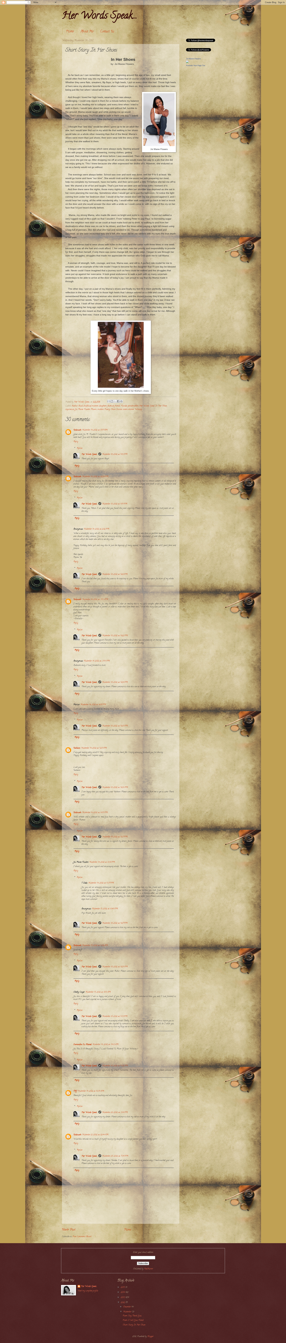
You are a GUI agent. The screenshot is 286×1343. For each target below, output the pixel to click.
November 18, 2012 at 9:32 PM (115, 1066)
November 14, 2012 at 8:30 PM (102, 862)
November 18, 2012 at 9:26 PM (115, 787)
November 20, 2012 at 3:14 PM (115, 1112)
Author (74, 406)
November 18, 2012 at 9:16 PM (114, 454)
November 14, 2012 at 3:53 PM (95, 599)
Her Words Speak (146, 406)
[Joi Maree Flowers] (187, 62)
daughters (103, 406)
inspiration (69, 409)
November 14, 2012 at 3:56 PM (97, 661)
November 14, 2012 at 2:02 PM (96, 529)
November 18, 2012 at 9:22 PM (115, 635)
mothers (100, 409)
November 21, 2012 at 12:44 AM (95, 1135)
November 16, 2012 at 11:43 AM (106, 1044)
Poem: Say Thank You (132, 1316)
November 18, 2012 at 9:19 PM (114, 504)
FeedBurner (148, 1269)
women (131, 409)
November (127, 1312)
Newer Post (68, 1230)
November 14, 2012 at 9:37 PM (101, 883)
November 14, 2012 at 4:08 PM (93, 704)
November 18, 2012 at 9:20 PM (115, 574)
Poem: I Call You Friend (133, 1320)
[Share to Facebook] (118, 401)
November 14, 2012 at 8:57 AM (95, 430)
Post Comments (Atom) (82, 1236)
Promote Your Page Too (195, 65)
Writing (138, 409)
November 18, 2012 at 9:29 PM (115, 967)
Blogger (150, 1336)
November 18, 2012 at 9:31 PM (114, 1016)
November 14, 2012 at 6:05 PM (95, 812)
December (127, 1307)
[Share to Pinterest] (121, 401)
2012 (123, 1302)
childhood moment (90, 406)
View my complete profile (88, 1291)
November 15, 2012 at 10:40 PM (105, 909)
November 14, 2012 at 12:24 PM (95, 476)
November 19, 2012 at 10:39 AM (91, 1091)
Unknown (77, 430)
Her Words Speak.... (99, 16)
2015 (123, 1287)
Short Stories (116, 409)
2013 (123, 1297)
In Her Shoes (161, 406)
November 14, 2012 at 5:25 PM (94, 748)
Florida (124, 406)
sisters (125, 409)
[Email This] (108, 401)
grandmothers (133, 406)
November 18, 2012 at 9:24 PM (115, 682)
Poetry (107, 409)
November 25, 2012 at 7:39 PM (115, 1156)
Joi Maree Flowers (82, 409)
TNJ (75, 1091)
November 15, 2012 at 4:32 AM (95, 945)
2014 (123, 1292)
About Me (86, 31)
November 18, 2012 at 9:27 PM (115, 837)
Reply (75, 441)
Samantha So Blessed (82, 1044)
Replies (79, 448)
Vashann (76, 748)
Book (80, 406)
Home (70, 31)
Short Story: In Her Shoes (134, 1325)
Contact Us (107, 31)
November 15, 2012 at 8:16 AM (98, 992)
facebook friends (113, 406)
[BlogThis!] (112, 401)
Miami (94, 409)
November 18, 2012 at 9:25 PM (115, 726)
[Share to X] (115, 401)
